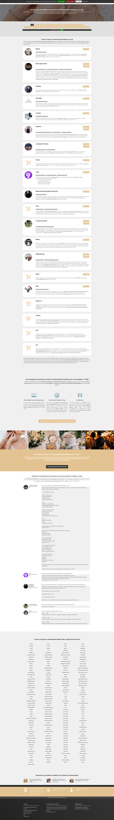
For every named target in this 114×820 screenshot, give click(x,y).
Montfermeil (65, 657)
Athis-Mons (31, 657)
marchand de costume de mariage (31, 27)
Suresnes (83, 709)
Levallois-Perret (48, 735)
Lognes (48, 744)
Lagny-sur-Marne (48, 700)
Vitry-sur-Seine (83, 759)
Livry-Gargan (48, 742)
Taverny (82, 711)
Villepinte (83, 746)
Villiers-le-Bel (82, 751)
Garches (48, 665)
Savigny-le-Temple (82, 694)
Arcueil (31, 650)
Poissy (65, 757)
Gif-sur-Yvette (48, 674)
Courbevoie (31, 746)
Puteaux (82, 646)
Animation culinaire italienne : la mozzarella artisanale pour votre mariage (35, 780)
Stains (83, 705)
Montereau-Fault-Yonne (65, 654)
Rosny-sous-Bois (83, 657)
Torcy (83, 716)
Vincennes (83, 755)
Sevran (83, 698)
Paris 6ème (65, 744)
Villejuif (82, 733)
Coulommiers (31, 744)
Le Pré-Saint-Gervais (48, 720)
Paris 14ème (65, 718)
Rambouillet (83, 648)
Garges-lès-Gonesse (48, 668)
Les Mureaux (48, 729)
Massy (48, 759)
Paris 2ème (65, 735)
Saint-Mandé (82, 676)
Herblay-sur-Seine (48, 683)
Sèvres (83, 700)
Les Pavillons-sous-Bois (48, 731)
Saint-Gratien (82, 674)
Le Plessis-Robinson (48, 716)
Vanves (82, 724)
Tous (32, 24)
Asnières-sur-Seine (31, 654)
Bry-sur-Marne (31, 692)
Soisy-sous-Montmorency (83, 703)
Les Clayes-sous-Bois (48, 724)
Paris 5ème (65, 742)
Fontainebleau (48, 652)
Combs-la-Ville (31, 735)
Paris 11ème (65, 711)
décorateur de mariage (50, 24)
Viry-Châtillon (82, 757)
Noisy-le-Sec (65, 692)
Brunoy (31, 689)
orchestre (47, 27)
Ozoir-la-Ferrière (66, 700)
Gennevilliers (48, 670)
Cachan (31, 696)
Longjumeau (48, 746)
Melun (65, 646)
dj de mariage (59, 24)
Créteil (31, 749)
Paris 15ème (65, 720)
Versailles (83, 729)
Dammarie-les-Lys (31, 751)
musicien (42, 27)
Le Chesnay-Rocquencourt (48, 707)
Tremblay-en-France (83, 720)
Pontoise (65, 762)
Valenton (83, 722)
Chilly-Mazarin (31, 722)
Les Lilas (48, 727)
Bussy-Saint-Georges (31, 694)
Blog (24, 814)
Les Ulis (48, 733)
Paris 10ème (65, 709)
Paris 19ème (65, 729)
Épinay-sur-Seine (31, 764)
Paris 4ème (65, 740)
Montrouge (66, 670)
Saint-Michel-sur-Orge (83, 681)
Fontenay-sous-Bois (48, 657)
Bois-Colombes (31, 672)
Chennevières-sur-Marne (31, 718)
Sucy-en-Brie (82, 707)
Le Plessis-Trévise (48, 718)
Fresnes (48, 661)
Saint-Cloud (83, 661)
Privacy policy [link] (85, 1)
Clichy (31, 729)
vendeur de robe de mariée (84, 27)
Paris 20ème (65, 733)
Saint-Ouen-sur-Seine (83, 685)
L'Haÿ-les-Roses (48, 738)
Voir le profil (86, 49)
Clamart (31, 727)
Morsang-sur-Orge (65, 672)
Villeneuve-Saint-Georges (83, 742)
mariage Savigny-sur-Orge (50, 811)
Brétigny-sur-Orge (31, 685)
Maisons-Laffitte (48, 751)
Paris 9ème (65, 751)
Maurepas (48, 762)
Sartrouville (83, 692)
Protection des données (27, 811)
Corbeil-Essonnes (31, 740)
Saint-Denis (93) (83, 665)
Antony (31, 648)
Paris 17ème (65, 724)
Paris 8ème (65, 749)
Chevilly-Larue (31, 720)
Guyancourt (48, 681)
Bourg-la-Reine (31, 683)
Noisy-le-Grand (65, 689)
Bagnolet (31, 665)
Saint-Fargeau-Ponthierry (83, 670)
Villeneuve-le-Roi (83, 740)
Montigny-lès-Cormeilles (65, 663)
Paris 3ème (65, 738)
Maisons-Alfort (48, 749)
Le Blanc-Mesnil (48, 703)
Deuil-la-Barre (31, 753)
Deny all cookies (70, 1)
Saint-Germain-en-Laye (82, 672)
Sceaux (82, 696)
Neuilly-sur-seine (65, 683)
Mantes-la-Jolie (48, 755)
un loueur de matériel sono (71, 27)
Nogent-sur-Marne (65, 685)
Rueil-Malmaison (83, 659)
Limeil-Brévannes (48, 740)
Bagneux (31, 663)
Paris (66, 707)
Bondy (31, 676)
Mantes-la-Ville (48, 757)
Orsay (65, 696)
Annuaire (24, 807)
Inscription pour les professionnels (57, 466)
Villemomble (83, 735)
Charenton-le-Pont (31, 705)
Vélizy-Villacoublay (82, 727)
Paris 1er (65, 731)
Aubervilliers (31, 659)
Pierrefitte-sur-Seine (66, 753)
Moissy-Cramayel (65, 652)
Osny (66, 698)
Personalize (78, 1)
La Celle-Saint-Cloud (48, 696)
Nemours (65, 676)
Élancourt (31, 762)
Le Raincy (48, 722)
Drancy (31, 755)
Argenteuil (31, 652)
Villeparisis (83, 744)
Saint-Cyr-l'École (83, 663)
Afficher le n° (86, 66)
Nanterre (65, 674)
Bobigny (31, 670)
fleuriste (65, 24)
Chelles (31, 716)
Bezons (31, 668)
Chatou (31, 711)
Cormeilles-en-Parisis (31, 742)
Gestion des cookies (27, 813)
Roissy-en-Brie (83, 652)
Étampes (48, 648)
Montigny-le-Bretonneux (65, 661)
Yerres (83, 762)
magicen (70, 24)
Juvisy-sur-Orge (48, 694)
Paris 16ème (65, 722)
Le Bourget (48, 705)
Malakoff (48, 753)
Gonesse (48, 676)
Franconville (48, 659)
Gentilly (48, 672)
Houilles (48, 685)
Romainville (83, 654)
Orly (65, 694)
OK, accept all (61, 1)
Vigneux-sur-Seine (82, 731)
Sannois (82, 687)
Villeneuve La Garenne (83, 738)
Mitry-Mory (66, 650)
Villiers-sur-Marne (82, 753)
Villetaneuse (82, 749)
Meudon (65, 648)
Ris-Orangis (83, 650)
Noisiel (65, 687)
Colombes (31, 733)
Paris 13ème (65, 716)
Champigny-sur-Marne (31, 700)
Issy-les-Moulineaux (48, 687)
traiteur (63, 27)
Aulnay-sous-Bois (31, 661)
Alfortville (31, 646)
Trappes (82, 718)
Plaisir (65, 755)
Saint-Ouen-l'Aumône (83, 683)
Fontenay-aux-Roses (48, 654)
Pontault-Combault (65, 759)
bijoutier (42, 24)
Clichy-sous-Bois (31, 731)
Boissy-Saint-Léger (31, 674)
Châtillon (31, 709)
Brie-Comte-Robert (31, 687)
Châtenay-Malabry (31, 707)
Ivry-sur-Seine (48, 689)
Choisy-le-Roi (31, 724)
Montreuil (65, 668)
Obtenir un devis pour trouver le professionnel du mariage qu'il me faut (57, 421)
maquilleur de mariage (78, 24)
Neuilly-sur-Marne (65, 681)
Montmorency (65, 665)
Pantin (65, 705)
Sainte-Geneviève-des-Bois (83, 668)
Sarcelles (83, 689)
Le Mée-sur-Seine (48, 711)
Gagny (48, 663)
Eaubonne (31, 759)
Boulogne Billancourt (31, 681)
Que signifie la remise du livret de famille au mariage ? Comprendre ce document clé (59, 780)
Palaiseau (66, 703)
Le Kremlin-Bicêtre (48, 709)
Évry (48, 650)
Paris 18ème (65, 727)
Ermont (48, 646)
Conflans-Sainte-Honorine (31, 738)
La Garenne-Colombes (48, 698)
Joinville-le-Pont (48, 692)
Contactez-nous (26, 816)
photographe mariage (55, 27)
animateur (37, 24)
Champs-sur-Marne (31, 703)
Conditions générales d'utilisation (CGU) (30, 810)
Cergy (31, 698)
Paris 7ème (65, 746)
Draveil (31, 757)
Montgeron (66, 659)
